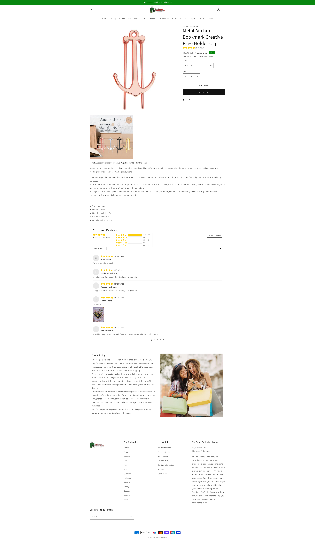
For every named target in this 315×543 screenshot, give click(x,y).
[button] (92, 9)
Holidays (127, 478)
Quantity (186, 71)
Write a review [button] (214, 235)
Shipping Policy (164, 452)
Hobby (126, 487)
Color (184, 61)
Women (127, 456)
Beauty (126, 452)
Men (125, 461)
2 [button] (154, 339)
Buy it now (204, 92)
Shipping (195, 56)
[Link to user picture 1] (98, 314)
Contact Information (166, 465)
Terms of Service (164, 448)
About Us (161, 469)
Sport (126, 469)
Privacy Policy (163, 461)
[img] (107, 256)
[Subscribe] (131, 517)
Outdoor (127, 474)
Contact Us (162, 474)
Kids (125, 465)
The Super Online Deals (160, 537)
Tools (126, 500)
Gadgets (127, 491)
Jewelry (127, 482)
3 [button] (157, 339)
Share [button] (188, 100)
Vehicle (127, 495)
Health (126, 448)
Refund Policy (163, 456)
